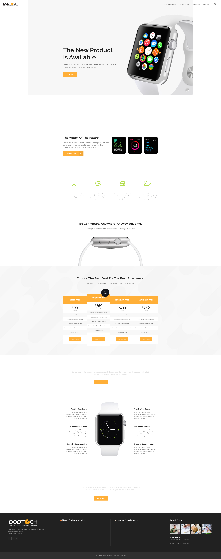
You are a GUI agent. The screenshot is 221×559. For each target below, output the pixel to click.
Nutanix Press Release (127, 520)
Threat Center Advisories (73, 520)
